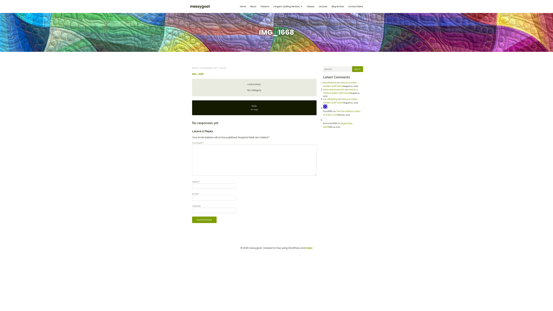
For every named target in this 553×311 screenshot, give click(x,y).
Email (195, 194)
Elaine (195, 68)
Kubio (309, 248)
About (253, 6)
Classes (310, 6)
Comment (198, 143)
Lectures (323, 6)
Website (196, 206)
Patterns (265, 6)
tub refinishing (330, 99)
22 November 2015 (208, 68)
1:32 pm (222, 68)
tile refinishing (330, 82)
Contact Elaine (355, 6)
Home (243, 6)
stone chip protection (334, 89)
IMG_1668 (198, 74)
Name (196, 181)
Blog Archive (338, 6)
